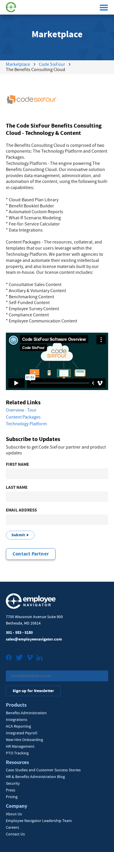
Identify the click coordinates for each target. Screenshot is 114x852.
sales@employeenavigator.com (34, 639)
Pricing (12, 796)
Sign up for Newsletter (33, 691)
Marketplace (18, 64)
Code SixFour (52, 64)
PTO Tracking (17, 753)
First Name (17, 464)
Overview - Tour (21, 410)
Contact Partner (31, 554)
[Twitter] (19, 658)
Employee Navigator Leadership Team (39, 820)
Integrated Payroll (21, 732)
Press (10, 790)
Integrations (16, 719)
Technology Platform (26, 423)
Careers (12, 827)
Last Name (16, 487)
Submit (18, 535)
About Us (14, 813)
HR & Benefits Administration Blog (35, 776)
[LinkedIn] (39, 658)
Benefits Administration (26, 712)
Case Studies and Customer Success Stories (43, 769)
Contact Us (15, 834)
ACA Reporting (18, 726)
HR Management (20, 746)
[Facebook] (9, 658)
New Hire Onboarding (24, 739)
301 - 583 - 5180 (19, 632)
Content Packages (23, 417)
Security (13, 783)
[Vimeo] (30, 658)
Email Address (21, 510)
